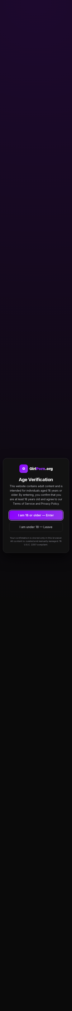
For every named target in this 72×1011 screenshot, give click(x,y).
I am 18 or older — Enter (36, 515)
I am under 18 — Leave (36, 527)
